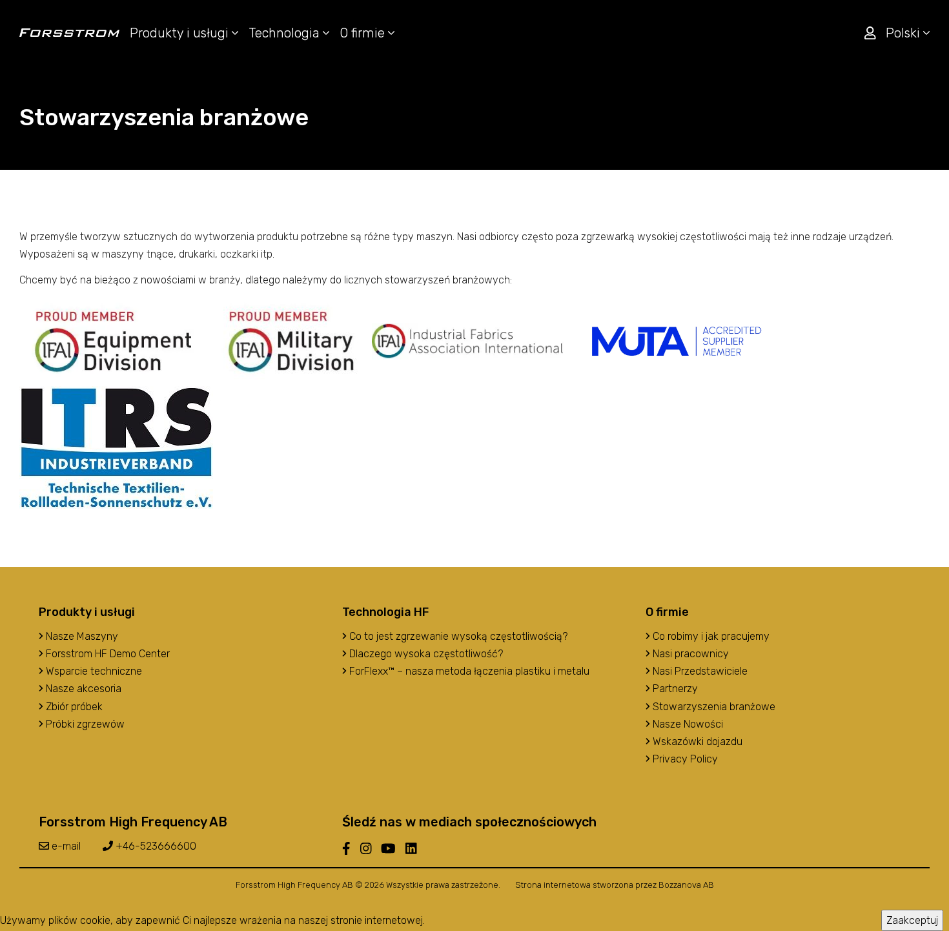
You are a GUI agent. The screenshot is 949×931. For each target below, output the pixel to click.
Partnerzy (674, 688)
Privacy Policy (684, 759)
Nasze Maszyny (80, 636)
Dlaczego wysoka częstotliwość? (425, 654)
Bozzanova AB (686, 885)
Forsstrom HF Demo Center (106, 654)
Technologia (286, 33)
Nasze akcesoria (82, 688)
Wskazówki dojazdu (696, 741)
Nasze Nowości (686, 724)
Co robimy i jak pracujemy (710, 636)
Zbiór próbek (73, 707)
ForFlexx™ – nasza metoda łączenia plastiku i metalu (468, 671)
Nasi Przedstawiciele (699, 671)
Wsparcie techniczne (92, 671)
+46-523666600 (154, 846)
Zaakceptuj (912, 920)
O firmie (364, 33)
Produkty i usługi (181, 33)
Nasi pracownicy (689, 654)
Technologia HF (385, 612)
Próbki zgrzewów (84, 724)
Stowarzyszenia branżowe (712, 707)
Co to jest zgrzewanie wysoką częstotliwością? (457, 636)
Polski (904, 33)
